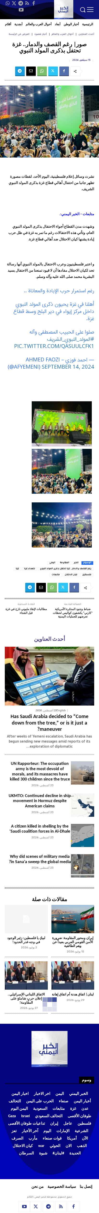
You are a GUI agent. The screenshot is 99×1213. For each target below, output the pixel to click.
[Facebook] (33, 3)
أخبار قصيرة (40, 34)
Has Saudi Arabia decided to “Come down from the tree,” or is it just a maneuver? (49, 723)
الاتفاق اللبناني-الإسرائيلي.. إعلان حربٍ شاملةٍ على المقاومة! (26, 999)
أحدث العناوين (86, 34)
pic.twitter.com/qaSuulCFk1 (54, 345)
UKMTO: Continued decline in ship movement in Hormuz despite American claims (40, 801)
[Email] (31, 71)
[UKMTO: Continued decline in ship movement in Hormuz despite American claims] (82, 805)
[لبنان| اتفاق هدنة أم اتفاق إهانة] (72, 975)
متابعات (56, 575)
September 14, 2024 (68, 366)
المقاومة (64, 563)
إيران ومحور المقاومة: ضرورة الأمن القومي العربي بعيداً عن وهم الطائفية (72, 942)
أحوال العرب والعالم (63, 34)
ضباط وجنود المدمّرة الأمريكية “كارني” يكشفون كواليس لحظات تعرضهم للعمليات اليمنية (73, 613)
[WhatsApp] (7, 3)
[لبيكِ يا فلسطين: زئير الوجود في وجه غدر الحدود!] (26, 919)
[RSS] (27, 3)
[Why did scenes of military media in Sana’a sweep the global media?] (82, 866)
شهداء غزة (29, 569)
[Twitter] (14, 3)
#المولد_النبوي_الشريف (70, 338)
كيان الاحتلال (71, 575)
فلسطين (86, 575)
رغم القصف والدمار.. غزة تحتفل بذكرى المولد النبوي (65, 569)
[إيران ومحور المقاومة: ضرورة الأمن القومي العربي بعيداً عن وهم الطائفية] (72, 919)
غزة (17, 569)
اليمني (52, 563)
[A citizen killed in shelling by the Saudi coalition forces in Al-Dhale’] (82, 835)
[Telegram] (20, 3)
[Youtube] (21, 9)
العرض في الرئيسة (19, 34)
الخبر (76, 563)
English (61, 710)
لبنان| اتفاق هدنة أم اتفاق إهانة (73, 994)
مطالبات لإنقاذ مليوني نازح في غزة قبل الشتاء (26, 611)
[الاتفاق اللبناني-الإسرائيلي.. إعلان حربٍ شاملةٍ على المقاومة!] (26, 975)
